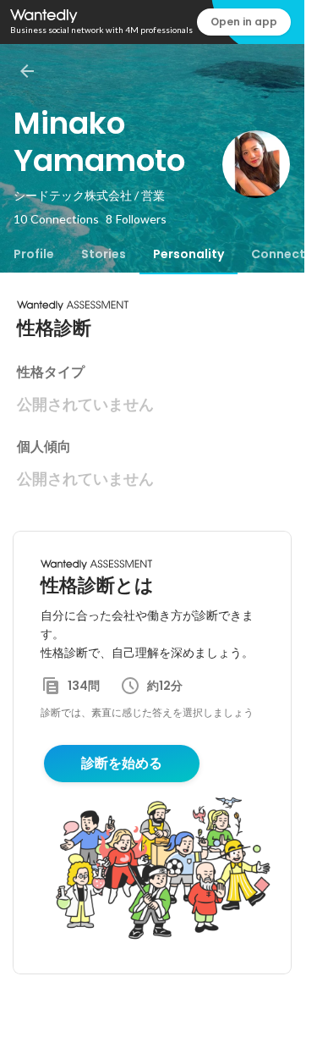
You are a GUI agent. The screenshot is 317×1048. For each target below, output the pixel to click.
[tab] (34, 254)
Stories (103, 253)
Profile (34, 253)
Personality (188, 253)
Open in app (243, 21)
